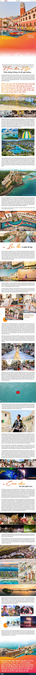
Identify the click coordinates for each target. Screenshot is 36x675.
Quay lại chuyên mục (33, 0)
